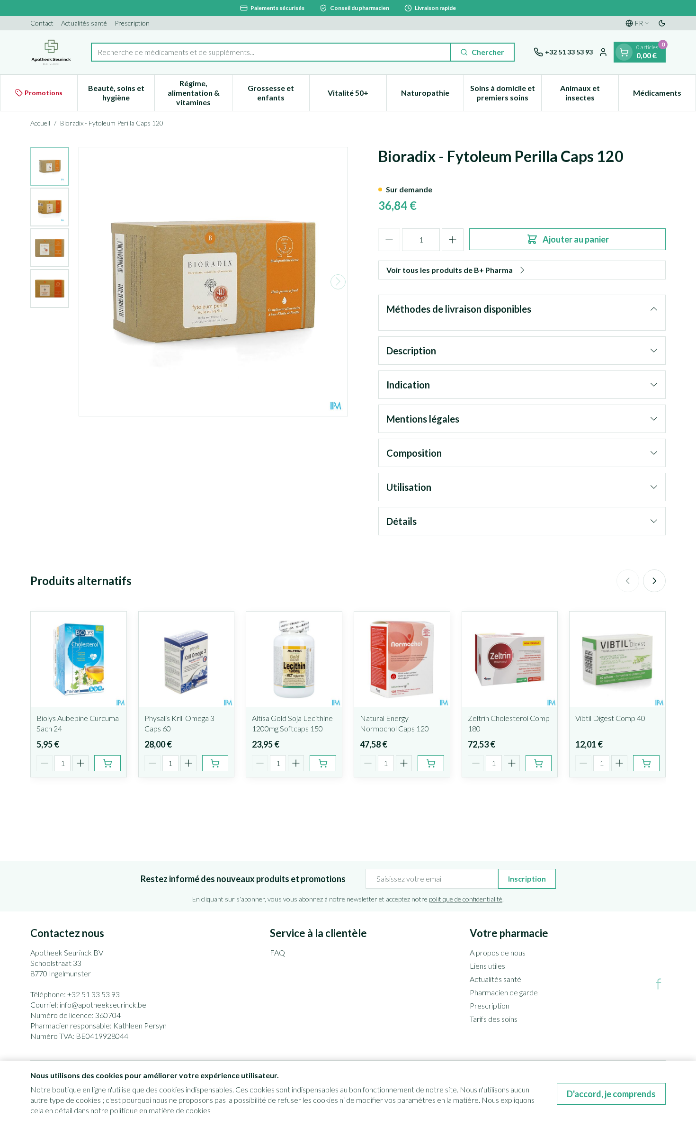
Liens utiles (487, 965)
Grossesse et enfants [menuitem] (278, 92)
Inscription (527, 878)
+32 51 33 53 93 (93, 994)
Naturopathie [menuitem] (432, 95)
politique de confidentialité (465, 899)
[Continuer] (338, 281)
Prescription (132, 23)
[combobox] (271, 52)
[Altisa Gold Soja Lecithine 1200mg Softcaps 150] (294, 659)
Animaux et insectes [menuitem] (589, 92)
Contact (42, 23)
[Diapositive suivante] (654, 580)
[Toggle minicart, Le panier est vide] (624, 52)
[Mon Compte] (603, 52)
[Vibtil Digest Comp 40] (617, 659)
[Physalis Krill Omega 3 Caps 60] (186, 659)
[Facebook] (658, 984)
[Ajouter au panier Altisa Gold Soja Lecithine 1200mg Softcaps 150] (323, 763)
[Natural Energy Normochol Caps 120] (402, 659)
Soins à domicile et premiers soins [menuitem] (505, 92)
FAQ (277, 952)
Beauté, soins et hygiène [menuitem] (121, 92)
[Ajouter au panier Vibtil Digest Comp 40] (646, 763)
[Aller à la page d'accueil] (51, 52)
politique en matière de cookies (160, 1110)
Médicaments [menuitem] (664, 95)
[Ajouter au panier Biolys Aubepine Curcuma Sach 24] (107, 763)
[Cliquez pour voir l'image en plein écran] (213, 281)
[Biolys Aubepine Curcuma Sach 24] (78, 659)
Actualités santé (84, 23)
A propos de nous (498, 952)
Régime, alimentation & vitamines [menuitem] (200, 93)
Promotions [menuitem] (43, 93)
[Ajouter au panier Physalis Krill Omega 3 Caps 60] (215, 763)
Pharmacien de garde (504, 992)
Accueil (40, 123)
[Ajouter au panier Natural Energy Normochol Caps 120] (431, 763)
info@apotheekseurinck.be (103, 1004)
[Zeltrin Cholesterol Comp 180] (510, 659)
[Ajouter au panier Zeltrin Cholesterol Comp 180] (539, 763)
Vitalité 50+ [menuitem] (357, 95)
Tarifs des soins (494, 1018)
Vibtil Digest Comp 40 (610, 717)
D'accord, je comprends (611, 1094)
